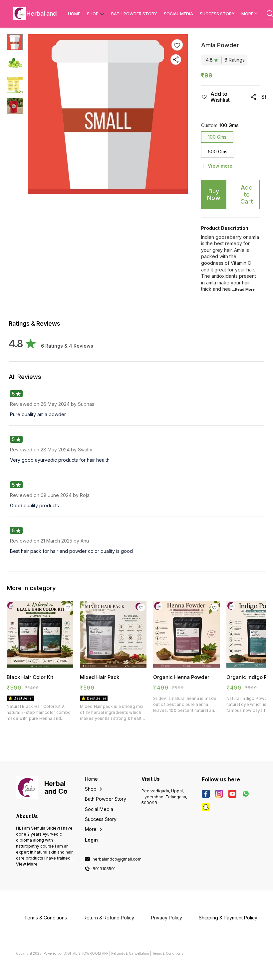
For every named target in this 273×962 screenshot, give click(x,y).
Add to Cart (246, 194)
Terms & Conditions (167, 953)
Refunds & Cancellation (130, 953)
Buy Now (213, 195)
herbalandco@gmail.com (117, 859)
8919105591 (104, 869)
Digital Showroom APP (86, 953)
